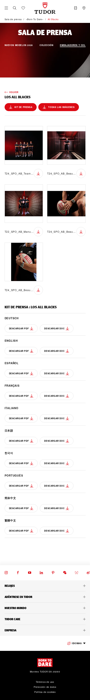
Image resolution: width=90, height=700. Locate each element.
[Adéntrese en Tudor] (45, 596)
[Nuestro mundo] (45, 608)
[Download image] (38, 173)
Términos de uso (45, 681)
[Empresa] (45, 630)
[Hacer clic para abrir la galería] (24, 145)
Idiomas (77, 643)
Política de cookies (45, 692)
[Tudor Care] (45, 619)
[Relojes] (45, 585)
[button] (14, 8)
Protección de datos (45, 687)
